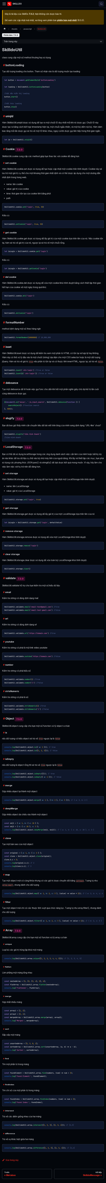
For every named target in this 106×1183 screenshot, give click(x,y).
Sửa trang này (12, 1160)
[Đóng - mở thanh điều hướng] (4, 4)
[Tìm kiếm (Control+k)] (101, 3)
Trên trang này (10, 41)
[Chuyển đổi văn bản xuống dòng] (96, 893)
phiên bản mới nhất (67, 20)
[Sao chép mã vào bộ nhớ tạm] (101, 79)
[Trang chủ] (4, 29)
